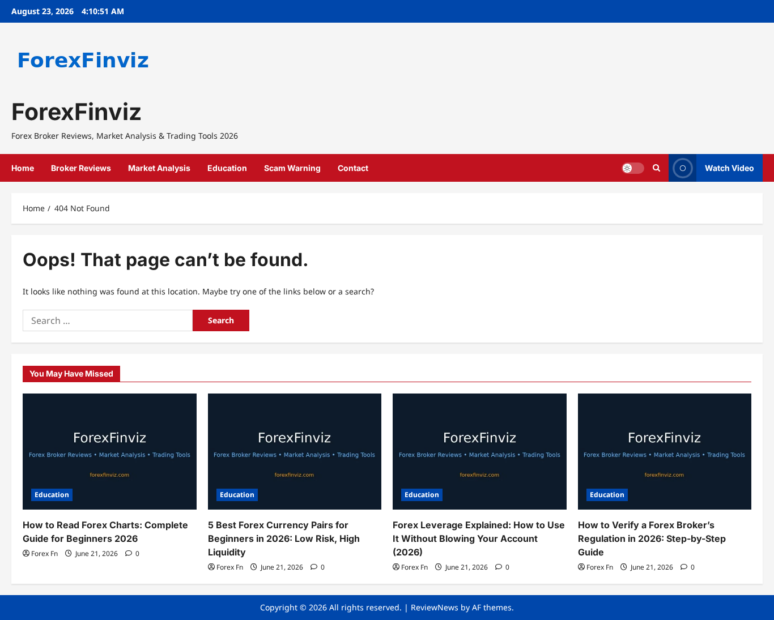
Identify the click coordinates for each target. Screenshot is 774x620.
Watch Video (729, 168)
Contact (353, 168)
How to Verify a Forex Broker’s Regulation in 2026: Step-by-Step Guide (652, 538)
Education (227, 168)
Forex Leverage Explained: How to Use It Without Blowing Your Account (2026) (479, 538)
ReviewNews (434, 607)
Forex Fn (44, 553)
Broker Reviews (81, 168)
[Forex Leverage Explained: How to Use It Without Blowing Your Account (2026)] (480, 451)
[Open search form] (656, 168)
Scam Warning (292, 168)
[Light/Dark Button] (633, 168)
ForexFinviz (76, 111)
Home (22, 168)
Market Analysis (159, 168)
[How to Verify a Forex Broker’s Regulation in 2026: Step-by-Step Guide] (665, 451)
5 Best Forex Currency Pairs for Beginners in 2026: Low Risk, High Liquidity (284, 538)
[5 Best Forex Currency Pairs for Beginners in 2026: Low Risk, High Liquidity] (295, 451)
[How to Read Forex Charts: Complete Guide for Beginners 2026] (110, 451)
